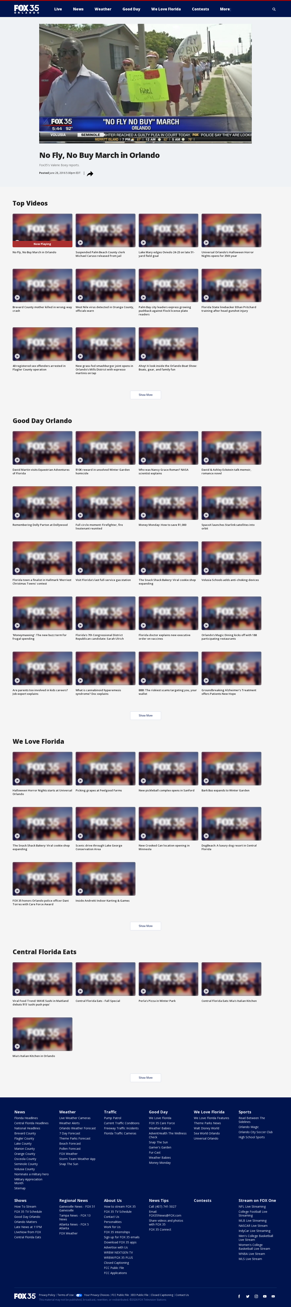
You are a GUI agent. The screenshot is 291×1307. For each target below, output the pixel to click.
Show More (146, 394)
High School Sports (252, 1137)
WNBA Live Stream (252, 1254)
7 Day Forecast (69, 1133)
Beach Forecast (70, 1143)
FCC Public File (114, 1268)
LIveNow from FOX (27, 1232)
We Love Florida (160, 1118)
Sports (245, 1111)
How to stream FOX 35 (120, 1206)
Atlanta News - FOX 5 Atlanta (74, 1226)
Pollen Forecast (70, 1149)
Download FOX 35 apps (120, 1242)
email (273, 1296)
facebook (239, 1296)
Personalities (113, 1222)
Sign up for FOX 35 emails (122, 1237)
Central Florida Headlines (31, 1123)
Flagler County (24, 1138)
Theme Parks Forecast (75, 1138)
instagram (256, 1296)
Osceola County (25, 1159)
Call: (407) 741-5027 (162, 1206)
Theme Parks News (207, 1123)
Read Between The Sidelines (252, 1120)
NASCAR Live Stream (253, 1226)
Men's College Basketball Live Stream (256, 1238)
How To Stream (25, 1206)
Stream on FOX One (257, 1200)
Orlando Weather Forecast (77, 1128)
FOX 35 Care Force (162, 1123)
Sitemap (20, 1188)
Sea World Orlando (207, 1133)
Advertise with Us (116, 1247)
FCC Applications (115, 1273)
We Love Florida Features (211, 1118)
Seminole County (26, 1164)
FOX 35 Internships (117, 1232)
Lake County (23, 1143)
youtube (264, 1296)
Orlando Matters (25, 1222)
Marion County (24, 1149)
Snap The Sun (68, 1164)
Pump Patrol (112, 1118)
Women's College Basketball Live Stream (254, 1247)
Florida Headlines (26, 1118)
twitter (247, 1296)
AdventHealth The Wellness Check (168, 1135)
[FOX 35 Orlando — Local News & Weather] (28, 9)
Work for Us (112, 1227)
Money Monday (160, 1163)
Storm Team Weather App (77, 1159)
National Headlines (27, 1128)
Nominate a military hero (31, 1174)
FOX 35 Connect (160, 1229)
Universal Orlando (206, 1138)
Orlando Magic (249, 1127)
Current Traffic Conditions (122, 1123)
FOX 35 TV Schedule (28, 1212)
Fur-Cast (155, 1152)
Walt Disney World (206, 1128)
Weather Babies (160, 1128)
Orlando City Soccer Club (256, 1132)
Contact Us (111, 1217)
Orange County (24, 1154)
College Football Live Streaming (253, 1213)
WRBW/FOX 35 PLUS (118, 1258)
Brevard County (25, 1133)
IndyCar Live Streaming (254, 1231)
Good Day (158, 1111)
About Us (113, 1200)
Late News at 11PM (28, 1227)
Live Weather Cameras (75, 1118)
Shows (20, 1200)
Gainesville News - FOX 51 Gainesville (77, 1208)
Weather (67, 1111)
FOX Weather (68, 1154)
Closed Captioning (116, 1263)
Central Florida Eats (27, 1237)
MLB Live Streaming (253, 1220)
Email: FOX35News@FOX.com (165, 1213)
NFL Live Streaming (252, 1206)
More (225, 9)
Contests (202, 1200)
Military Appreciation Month (28, 1181)
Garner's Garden (160, 1147)
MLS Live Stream (250, 1259)
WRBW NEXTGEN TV (118, 1252)
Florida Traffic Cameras (120, 1133)
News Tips (159, 1200)
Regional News (73, 1200)
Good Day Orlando (27, 1217)
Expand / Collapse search (274, 9)
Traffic (110, 1111)
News (19, 1111)
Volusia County (24, 1169)
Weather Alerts (69, 1123)
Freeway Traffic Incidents (121, 1128)
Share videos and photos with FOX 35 (166, 1222)
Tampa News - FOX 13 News (75, 1217)
